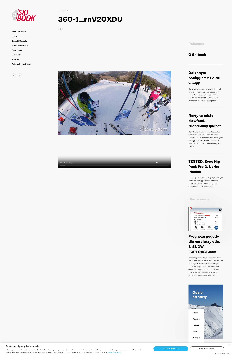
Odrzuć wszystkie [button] (206, 349)
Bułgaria (195, 318)
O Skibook (16, 54)
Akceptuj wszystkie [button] (171, 349)
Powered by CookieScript (221, 354)
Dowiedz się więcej (114, 352)
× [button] (229, 345)
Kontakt (15, 59)
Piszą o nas (17, 50)
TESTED (15, 36)
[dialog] (116, 349)
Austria (195, 312)
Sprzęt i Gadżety (19, 40)
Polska (195, 331)
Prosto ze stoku (19, 31)
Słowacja (196, 337)
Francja (195, 325)
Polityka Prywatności (21, 63)
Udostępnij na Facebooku (60, 29)
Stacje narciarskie (20, 45)
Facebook (14, 75)
